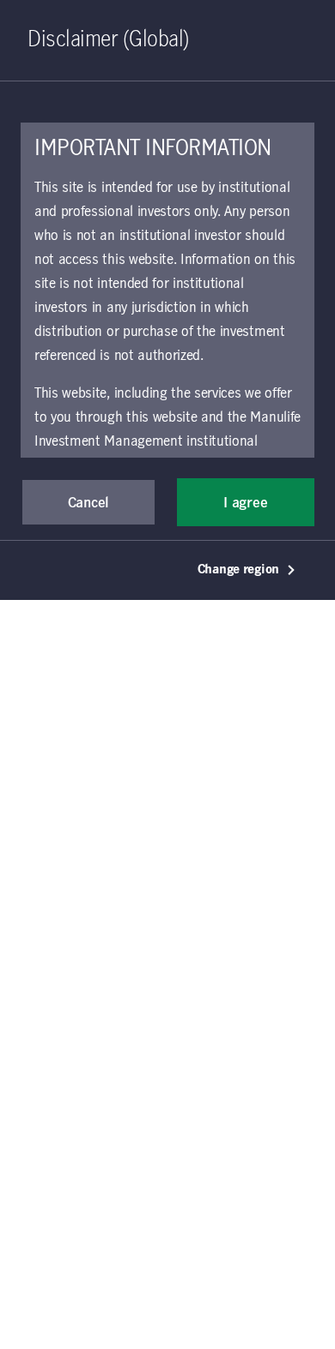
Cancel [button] (88, 503)
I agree (245, 503)
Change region (238, 570)
